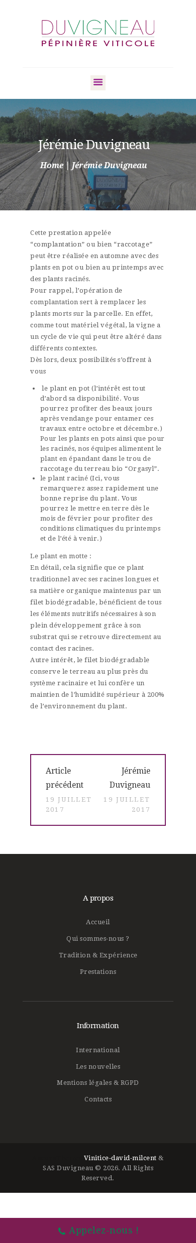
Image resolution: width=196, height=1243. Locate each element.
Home (51, 165)
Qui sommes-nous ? (98, 938)
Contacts (98, 1099)
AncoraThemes (57, 1158)
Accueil (98, 922)
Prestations (98, 971)
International (98, 1050)
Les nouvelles (98, 1066)
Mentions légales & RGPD (98, 1082)
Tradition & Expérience (98, 955)
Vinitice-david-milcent (120, 1158)
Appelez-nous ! (104, 1230)
